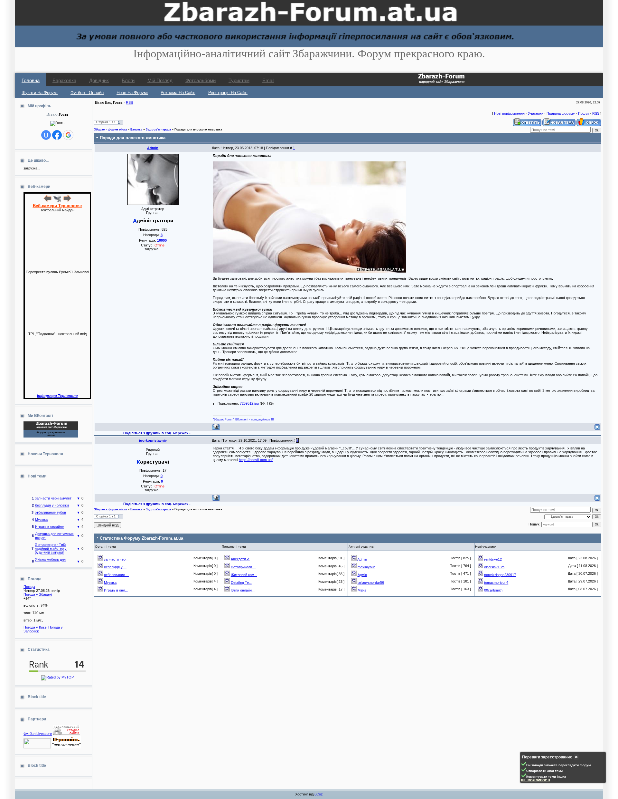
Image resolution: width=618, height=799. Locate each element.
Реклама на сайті (178, 92)
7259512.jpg (249, 403)
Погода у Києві (35, 627)
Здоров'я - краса (158, 129)
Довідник (99, 80)
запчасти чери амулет (53, 492)
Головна (31, 80)
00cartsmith (493, 590)
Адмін (362, 575)
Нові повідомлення (509, 113)
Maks (362, 590)
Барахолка (64, 80)
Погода (29, 587)
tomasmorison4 (496, 582)
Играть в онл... (116, 590)
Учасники (535, 113)
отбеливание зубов (50, 506)
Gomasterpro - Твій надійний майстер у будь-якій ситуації (51, 542)
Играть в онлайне (49, 521)
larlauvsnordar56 (371, 582)
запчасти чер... (116, 559)
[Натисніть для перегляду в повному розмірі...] (309, 271)
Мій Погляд (160, 80)
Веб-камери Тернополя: (57, 205)
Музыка (41, 513)
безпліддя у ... (115, 567)
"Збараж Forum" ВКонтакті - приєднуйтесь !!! (243, 419)
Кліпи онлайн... (243, 590)
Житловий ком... (244, 575)
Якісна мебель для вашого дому (50, 555)
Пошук (583, 113)
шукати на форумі (40, 92)
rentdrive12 (493, 559)
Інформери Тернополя (57, 396)
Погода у (37, 594)
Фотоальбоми (200, 80)
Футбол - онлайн (87, 92)
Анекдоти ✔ (240, 559)
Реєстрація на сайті (228, 92)
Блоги (128, 80)
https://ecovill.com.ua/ (256, 460)
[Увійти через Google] (68, 135)
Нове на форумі (132, 92)
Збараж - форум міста (110, 129)
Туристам (239, 80)
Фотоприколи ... (243, 567)
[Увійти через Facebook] (57, 135)
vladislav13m (494, 567)
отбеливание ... (116, 575)
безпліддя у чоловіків (52, 499)
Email (268, 80)
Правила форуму (561, 113)
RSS (129, 102)
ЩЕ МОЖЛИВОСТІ (535, 780)
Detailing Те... (241, 582)
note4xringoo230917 (500, 575)
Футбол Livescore (37, 734)
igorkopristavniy (153, 440)
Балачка (136, 129)
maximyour (366, 567)
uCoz (318, 794)
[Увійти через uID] (46, 135)
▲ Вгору (13, 12)
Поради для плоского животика (198, 129)
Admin (152, 148)
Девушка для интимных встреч (54, 530)
